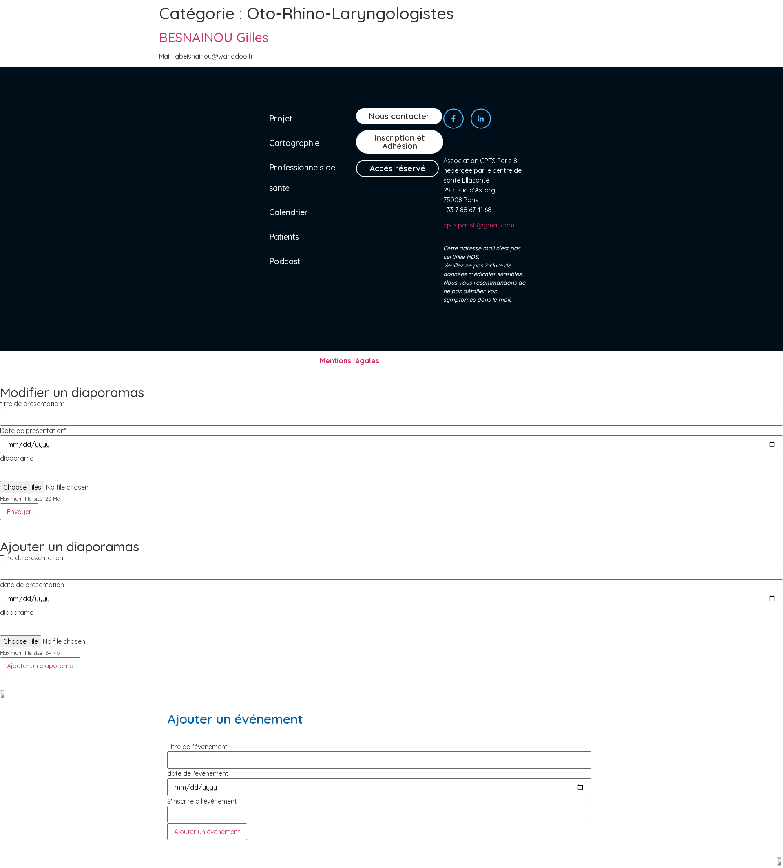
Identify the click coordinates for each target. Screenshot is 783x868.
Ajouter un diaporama (40, 666)
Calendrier (288, 212)
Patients (284, 237)
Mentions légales (349, 360)
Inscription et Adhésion (399, 142)
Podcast (284, 261)
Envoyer (19, 512)
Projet (280, 118)
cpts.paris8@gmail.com (478, 225)
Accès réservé (397, 168)
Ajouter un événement (207, 832)
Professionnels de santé (302, 177)
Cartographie (294, 143)
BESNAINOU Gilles (213, 37)
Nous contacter (399, 116)
